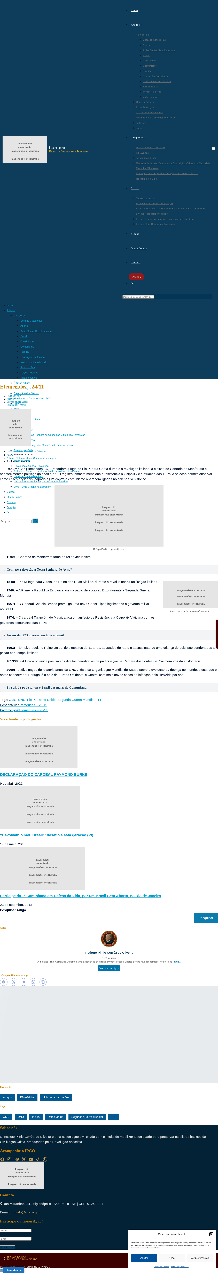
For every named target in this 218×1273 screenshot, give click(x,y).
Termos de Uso (16, 1257)
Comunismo (27, 346)
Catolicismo (27, 341)
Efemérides (24, 458)
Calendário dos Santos (26, 393)
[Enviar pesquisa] (35, 520)
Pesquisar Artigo (13, 910)
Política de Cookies (161, 1267)
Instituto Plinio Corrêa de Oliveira (26, 451)
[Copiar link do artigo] (43, 982)
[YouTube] (31, 1159)
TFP (99, 700)
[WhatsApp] (45, 1159)
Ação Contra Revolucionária (36, 331)
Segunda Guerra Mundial (75, 700)
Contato (11, 502)
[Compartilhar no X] (13, 982)
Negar (172, 1257)
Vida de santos (28, 377)
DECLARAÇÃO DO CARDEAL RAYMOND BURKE (43, 774)
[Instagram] (9, 1159)
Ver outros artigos (109, 968)
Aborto (24, 325)
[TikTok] (38, 1159)
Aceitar (144, 1257)
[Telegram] (16, 1159)
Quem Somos (14, 497)
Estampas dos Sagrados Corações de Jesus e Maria (43, 445)
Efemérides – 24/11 (16, 405)
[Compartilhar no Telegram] (23, 982)
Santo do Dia (27, 367)
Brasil (23, 336)
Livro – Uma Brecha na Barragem (32, 486)
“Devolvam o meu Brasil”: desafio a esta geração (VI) (46, 835)
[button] (211, 1234)
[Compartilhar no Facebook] (3, 982)
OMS (12, 700)
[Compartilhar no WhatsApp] (33, 982)
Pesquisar (205, 918)
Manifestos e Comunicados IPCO (32, 398)
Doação (11, 507)
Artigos (11, 310)
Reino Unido (46, 700)
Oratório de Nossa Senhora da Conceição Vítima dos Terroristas (49, 434)
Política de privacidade (180, 1267)
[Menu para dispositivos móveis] (213, 149)
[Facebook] (2, 1159)
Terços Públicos (29, 372)
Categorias (20, 315)
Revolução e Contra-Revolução (31, 465)
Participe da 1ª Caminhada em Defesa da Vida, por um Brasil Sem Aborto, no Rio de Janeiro (80, 896)
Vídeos (11, 491)
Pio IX (31, 700)
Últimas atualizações (45, 458)
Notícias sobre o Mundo (33, 362)
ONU (21, 700)
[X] (23, 1159)
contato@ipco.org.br (26, 1212)
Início (10, 305)
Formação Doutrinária (32, 357)
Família (24, 351)
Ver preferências (200, 1257)
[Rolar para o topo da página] (1, 1270)
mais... (177, 961)
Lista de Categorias (31, 320)
